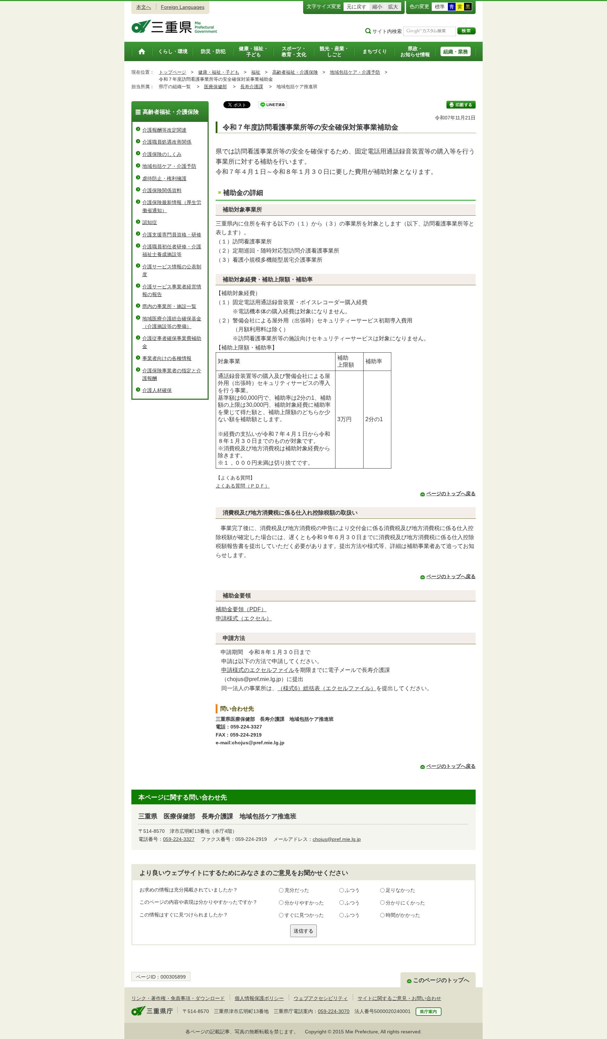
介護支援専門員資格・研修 (171, 234)
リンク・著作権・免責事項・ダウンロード (178, 998)
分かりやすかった (304, 903)
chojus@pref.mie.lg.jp (337, 839)
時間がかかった (403, 915)
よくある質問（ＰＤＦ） (243, 486)
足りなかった (400, 890)
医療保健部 (215, 86)
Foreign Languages (182, 7)
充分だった (297, 890)
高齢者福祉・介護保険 (295, 72)
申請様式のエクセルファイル (257, 670)
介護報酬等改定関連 (164, 130)
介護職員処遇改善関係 (166, 142)
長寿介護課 (251, 86)
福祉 (255, 72)
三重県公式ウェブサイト (174, 26)
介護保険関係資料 (162, 190)
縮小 (377, 6)
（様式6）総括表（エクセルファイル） (327, 688)
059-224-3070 (334, 1011)
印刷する (461, 105)
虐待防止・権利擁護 (164, 178)
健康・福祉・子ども (218, 72)
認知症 (149, 222)
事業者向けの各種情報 (166, 358)
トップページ (172, 72)
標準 (440, 6)
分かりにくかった (405, 903)
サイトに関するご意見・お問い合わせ (399, 998)
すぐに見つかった (304, 915)
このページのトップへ (441, 980)
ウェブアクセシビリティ (321, 998)
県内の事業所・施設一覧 (169, 306)
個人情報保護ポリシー (259, 998)
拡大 (393, 6)
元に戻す (356, 6)
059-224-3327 (179, 839)
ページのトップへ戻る (451, 493)
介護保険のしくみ (162, 154)
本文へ (143, 7)
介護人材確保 (157, 390)
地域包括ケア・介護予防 (355, 72)
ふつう (352, 890)
